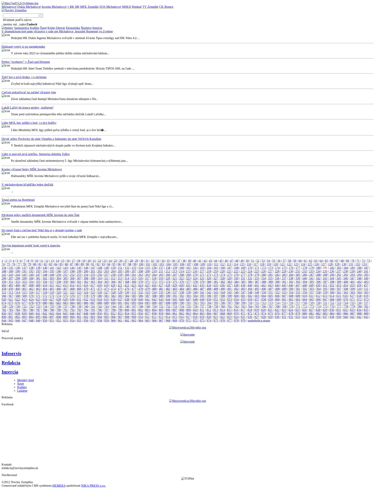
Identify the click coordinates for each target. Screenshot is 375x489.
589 (161, 296)
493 (243, 289)
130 (344, 264)
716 (290, 303)
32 (152, 260)
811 (202, 310)
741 (92, 306)
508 (345, 289)
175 (284, 267)
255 (92, 274)
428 (167, 285)
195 (51, 271)
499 (284, 289)
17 (73, 260)
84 (55, 264)
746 (127, 306)
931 (284, 317)
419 (106, 285)
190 (17, 271)
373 (161, 281)
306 (72, 278)
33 (157, 260)
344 (331, 278)
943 (366, 317)
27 (126, 260)
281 (270, 274)
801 (133, 310)
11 (41, 260)
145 (79, 267)
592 (181, 296)
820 (263, 310)
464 (45, 289)
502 (304, 289)
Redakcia (11, 362)
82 (45, 264)
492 (236, 289)
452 (331, 285)
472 (99, 289)
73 (368, 260)
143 (65, 267)
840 (31, 313)
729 (10, 306)
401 (352, 281)
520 (58, 292)
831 (338, 310)
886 (345, 313)
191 (24, 271)
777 (339, 306)
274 (222, 274)
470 (86, 289)
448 (304, 285)
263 (147, 274)
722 (331, 303)
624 (31, 299)
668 (332, 299)
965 (147, 320)
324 (195, 278)
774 (318, 306)
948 (31, 320)
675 (10, 303)
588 (154, 296)
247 (38, 274)
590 (168, 296)
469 (79, 289)
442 (263, 285)
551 (270, 292)
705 (215, 303)
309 (92, 278)
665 (311, 299)
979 (243, 320)
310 (99, 278)
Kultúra (34, 28)
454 (345, 285)
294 (359, 274)
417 (92, 285)
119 (269, 264)
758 (209, 306)
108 (195, 264)
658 (263, 299)
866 (209, 313)
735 (51, 306)
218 (208, 271)
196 (58, 271)
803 (147, 310)
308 (86, 278)
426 (154, 285)
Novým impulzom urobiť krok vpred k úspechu (31, 245)
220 (222, 271)
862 (181, 313)
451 (325, 285)
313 (120, 278)
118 (262, 264)
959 (106, 320)
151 (120, 267)
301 (38, 278)
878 (291, 313)
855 (133, 313)
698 (168, 303)
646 (181, 299)
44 (215, 260)
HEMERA (59, 485)
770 (291, 306)
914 (167, 317)
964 (140, 320)
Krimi (51, 28)
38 (184, 260)
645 (174, 299)
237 (338, 271)
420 (113, 285)
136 (17, 267)
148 (99, 267)
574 (58, 296)
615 (338, 296)
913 (161, 317)
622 (17, 299)
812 (208, 310)
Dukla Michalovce (28, 6)
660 (277, 299)
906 (113, 317)
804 (154, 310)
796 (99, 310)
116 (249, 264)
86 (66, 264)
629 (65, 299)
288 (318, 274)
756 (195, 306)
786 (31, 310)
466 (58, 289)
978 (236, 320)
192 (31, 271)
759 (215, 306)
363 (92, 281)
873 (256, 313)
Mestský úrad (25, 380)
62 (310, 260)
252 (72, 274)
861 (174, 313)
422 (126, 285)
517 (38, 292)
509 (352, 289)
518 (45, 292)
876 (277, 313)
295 (366, 274)
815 (229, 310)
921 (215, 317)
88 (77, 264)
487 (202, 289)
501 (298, 289)
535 (161, 292)
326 (208, 278)
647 (188, 299)
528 (113, 292)
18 (78, 260)
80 (34, 264)
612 (318, 296)
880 (304, 313)
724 (345, 303)
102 (154, 264)
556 (304, 292)
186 (359, 267)
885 (339, 313)
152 (127, 267)
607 (284, 296)
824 (290, 310)
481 (161, 289)
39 (189, 260)
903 (92, 317)
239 (352, 271)
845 (65, 313)
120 (275, 264)
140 (45, 267)
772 (304, 306)
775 (325, 306)
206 (127, 271)
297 (10, 278)
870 (236, 313)
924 (236, 317)
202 (99, 271)
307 (79, 278)
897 (51, 317)
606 (277, 296)
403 (366, 281)
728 (4, 306)
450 (318, 285)
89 (82, 264)
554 (291, 292)
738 (72, 306)
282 (277, 274)
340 (304, 278)
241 (366, 271)
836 (4, 313)
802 (140, 310)
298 (17, 278)
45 (220, 260)
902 (86, 317)
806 (168, 310)
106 (182, 264)
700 (181, 303)
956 (86, 320)
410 (45, 285)
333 (256, 278)
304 (58, 278)
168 (236, 267)
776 (332, 306)
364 (99, 281)
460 (17, 289)
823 (284, 310)
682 (58, 303)
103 (161, 264)
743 (106, 306)
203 (106, 271)
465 (51, 289)
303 (51, 278)
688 (99, 303)
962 (127, 320)
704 (209, 303)
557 (311, 292)
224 (249, 271)
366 (113, 281)
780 (359, 306)
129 (337, 264)
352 (17, 281)
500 (291, 289)
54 (268, 260)
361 (79, 281)
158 (168, 267)
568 (17, 296)
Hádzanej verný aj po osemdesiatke (23, 46)
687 (92, 303)
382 (222, 281)
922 (222, 317)
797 (106, 310)
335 (270, 278)
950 (45, 320)
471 (92, 289)
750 (154, 306)
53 (263, 260)
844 (58, 313)
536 (168, 292)
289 (325, 274)
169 (243, 267)
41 (199, 260)
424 (140, 285)
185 (352, 267)
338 (290, 278)
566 (4, 296)
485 (188, 289)
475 (120, 289)
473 (106, 289)
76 (13, 264)
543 (215, 292)
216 (195, 271)
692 (127, 303)
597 (215, 296)
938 (331, 317)
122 (289, 264)
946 (17, 320)
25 (115, 260)
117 (255, 264)
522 (72, 292)
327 (215, 278)
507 (339, 289)
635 (106, 299)
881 (311, 313)
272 (209, 274)
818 (249, 310)
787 (38, 310)
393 (298, 281)
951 (51, 320)
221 (229, 271)
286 (304, 274)
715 (284, 303)
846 (72, 313)
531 (133, 292)
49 (242, 260)
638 (127, 299)
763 (243, 306)
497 (270, 289)
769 (284, 306)
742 (99, 306)
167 (229, 267)
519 (51, 292)
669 (339, 299)
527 (106, 292)
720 (318, 303)
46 (226, 260)
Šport (43, 28)
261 (133, 274)
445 (284, 285)
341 (311, 278)
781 (366, 306)
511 (366, 289)
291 (339, 274)
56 (278, 260)
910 (140, 317)
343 (325, 278)
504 (318, 289)
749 (147, 306)
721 (325, 303)
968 (168, 320)
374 (168, 281)
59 (294, 260)
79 (29, 264)
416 (85, 285)
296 (4, 278)
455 (352, 285)
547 (243, 292)
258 (113, 274)
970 (181, 320)
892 (17, 317)
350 (4, 281)
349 (366, 278)
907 (120, 317)
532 (140, 292)
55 (273, 260)
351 (10, 281)
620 (4, 299)
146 (86, 267)
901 (79, 317)
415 (79, 285)
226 (263, 271)
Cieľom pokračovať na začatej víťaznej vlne (29, 92)
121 (282, 264)
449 (311, 285)
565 (366, 292)
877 (284, 313)
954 (72, 320)
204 (113, 271)
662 (291, 299)
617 (352, 296)
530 (127, 292)
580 (99, 296)
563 (352, 292)
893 (24, 317)
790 (58, 310)
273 (215, 274)
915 (174, 317)
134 (4, 267)
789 (51, 310)
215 (188, 271)
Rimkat (136, 6)
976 (222, 320)
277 (243, 274)
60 (300, 260)
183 (339, 267)
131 (350, 264)
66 (331, 260)
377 (188, 281)
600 (236, 296)
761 (229, 306)
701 (188, 303)
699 (174, 303)
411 (51, 285)
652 (222, 299)
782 (4, 310)
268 (181, 274)
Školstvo (86, 28)
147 (92, 267)
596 (209, 296)
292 (345, 274)
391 (284, 281)
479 (147, 289)
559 (325, 292)
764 (250, 306)
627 (51, 299)
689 (106, 303)
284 (291, 274)
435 (215, 285)
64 (321, 260)
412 (58, 285)
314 (126, 278)
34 (162, 260)
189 (10, 271)
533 (147, 292)
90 (87, 264)
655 (243, 299)
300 (31, 278)
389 (270, 281)
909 (133, 317)
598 (222, 296)
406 (17, 285)
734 (45, 306)
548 (250, 292)
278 (250, 274)
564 (359, 292)
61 (305, 260)
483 (174, 289)
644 (168, 299)
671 (352, 299)
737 (65, 306)
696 (154, 303)
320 (167, 278)
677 (24, 303)
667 (325, 299)
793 (79, 310)
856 (140, 313)
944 (4, 320)
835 (366, 310)
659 (270, 299)
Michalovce (9, 6)
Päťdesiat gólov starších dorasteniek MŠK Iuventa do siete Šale (40, 215)
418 (99, 285)
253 (79, 274)
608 (291, 296)
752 (168, 306)
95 (113, 264)
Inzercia (97, 28)
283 (284, 274)
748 (140, 306)
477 (133, 289)
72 (363, 260)
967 (161, 320)
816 (236, 310)
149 (106, 267)
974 (209, 320)
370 (140, 281)
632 (86, 299)
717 (297, 303)
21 (94, 260)
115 (242, 264)
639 (133, 299)
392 (291, 281)
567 (10, 296)
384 (236, 281)
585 (133, 296)
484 (181, 289)
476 (127, 289)
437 (229, 285)
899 (65, 317)
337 (284, 278)
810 (195, 310)
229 (284, 271)
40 (194, 260)
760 (222, 306)
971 (188, 320)
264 (154, 274)
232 (304, 271)
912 (154, 317)
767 (270, 306)
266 (168, 274)
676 (17, 303)
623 (24, 299)
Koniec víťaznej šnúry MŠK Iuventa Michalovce (32, 169)
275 (229, 274)
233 (311, 271)
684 (72, 303)
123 (296, 264)
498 (277, 289)
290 (332, 274)
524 (86, 292)
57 (284, 260)
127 (323, 264)
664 (304, 299)
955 (79, 320)
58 (289, 260)
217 (202, 271)
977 (229, 320)
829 (325, 310)
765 (256, 306)
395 (311, 281)
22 (99, 260)
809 (188, 310)
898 (58, 317)
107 (189, 264)
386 (250, 281)
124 (303, 264)
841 (38, 313)
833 (352, 310)
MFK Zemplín (89, 6)
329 (229, 278)
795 (92, 310)
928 (263, 317)
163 (202, 267)
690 (113, 303)
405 (10, 285)
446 (290, 285)
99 (135, 264)
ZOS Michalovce (110, 6)
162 (195, 267)
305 (65, 278)
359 (65, 281)
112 (222, 264)
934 (304, 317)
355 (38, 281)
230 (290, 271)
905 (106, 317)
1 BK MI (73, 6)
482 (168, 289)
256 (99, 274)
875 (270, 313)
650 (209, 299)
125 (309, 264)
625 (38, 299)
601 (243, 296)
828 (318, 310)
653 (229, 299)
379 (202, 281)
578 (86, 296)
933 (297, 317)
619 (366, 296)
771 (298, 306)
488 (209, 289)
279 (256, 274)
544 (222, 292)
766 (263, 306)
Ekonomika (73, 28)
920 (208, 317)
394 (304, 281)
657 (256, 299)
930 (277, 317)
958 (99, 320)
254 (86, 274)
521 (65, 292)
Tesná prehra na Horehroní (18, 199)
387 (256, 281)
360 (72, 281)
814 (222, 310)
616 (345, 296)
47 (231, 260)
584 (127, 296)
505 (325, 289)
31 (147, 260)
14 (57, 260)
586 (140, 296)
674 (4, 303)
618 (359, 296)
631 (79, 299)
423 (133, 285)
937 (325, 317)
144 (72, 267)
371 (147, 281)
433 (202, 285)
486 (195, 289)
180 (318, 267)
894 (31, 317)
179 (311, 267)
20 (89, 260)
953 (65, 320)
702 (195, 303)
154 (140, 267)
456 (359, 285)
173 (270, 267)
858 (154, 313)
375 (174, 281)
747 (133, 306)
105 (175, 264)
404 (4, 285)
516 (31, 292)
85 (61, 264)
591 (174, 296)
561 (339, 292)
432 (195, 285)
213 (174, 271)
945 (10, 320)
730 (17, 306)
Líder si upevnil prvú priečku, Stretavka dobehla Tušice (36, 154)
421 (120, 285)
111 (216, 264)
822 (277, 310)
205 (120, 271)
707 (229, 303)
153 (133, 267)
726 (359, 303)
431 (188, 285)
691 (120, 303)
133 (364, 264)
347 (352, 278)
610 (304, 296)
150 (113, 267)
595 (202, 296)
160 (181, 267)
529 (120, 292)
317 (147, 278)
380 (209, 281)
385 (243, 281)
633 (92, 299)
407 (24, 285)
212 (167, 271)
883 (325, 313)
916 (181, 317)
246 (31, 274)
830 (331, 310)
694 (140, 303)
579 (92, 296)
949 (38, 320)
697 (161, 303)
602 (250, 296)
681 (51, 303)
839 (24, 313)
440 (249, 285)
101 (148, 264)
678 (31, 303)
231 (297, 271)
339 (297, 278)
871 (243, 313)
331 (243, 278)
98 (129, 264)
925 (243, 317)
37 (178, 260)
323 (188, 278)
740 (86, 306)
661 (284, 299)
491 (229, 289)
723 (338, 303)
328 (222, 278)
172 (263, 267)
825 (297, 310)
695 (147, 303)
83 (50, 264)
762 (236, 306)
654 (236, 299)
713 (270, 303)
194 (45, 271)
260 (127, 274)
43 (210, 260)
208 (140, 271)
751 (161, 306)
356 (45, 281)
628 (58, 299)
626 (45, 299)
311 (106, 278)
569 (24, 296)
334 (263, 278)
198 (72, 271)
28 (131, 260)
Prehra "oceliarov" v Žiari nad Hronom (26, 61)
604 (263, 296)
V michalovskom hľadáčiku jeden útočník (27, 184)
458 (4, 289)
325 (202, 278)
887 (352, 313)
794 (86, 310)
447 (297, 285)
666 (318, 299)
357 (51, 281)
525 (92, 292)
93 (103, 264)
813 (215, 310)
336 (277, 278)
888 (359, 313)
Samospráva (21, 28)
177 (298, 267)
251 (65, 274)
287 (311, 274)
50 (247, 260)
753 (174, 306)
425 (147, 285)
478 (140, 289)
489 (215, 289)
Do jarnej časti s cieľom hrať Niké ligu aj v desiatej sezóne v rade (42, 230)
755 (188, 306)
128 (330, 264)
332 (249, 278)
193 (38, 271)
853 (120, 313)
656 (250, 299)
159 (174, 267)
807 (174, 310)
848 (86, 313)
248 (45, 274)
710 (250, 303)
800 (127, 310)
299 (24, 278)
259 (120, 274)
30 (141, 260)
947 (24, 320)
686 (86, 303)
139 (38, 267)
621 (10, 299)
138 (31, 267)
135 (10, 267)
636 (113, 299)
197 (65, 271)
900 (72, 317)
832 (345, 310)
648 (195, 299)
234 (318, 271)
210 (154, 271)
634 (99, 299)
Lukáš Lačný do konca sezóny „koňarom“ (28, 107)
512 (4, 292)
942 (359, 317)
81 (40, 264)
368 (127, 281)
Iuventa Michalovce (54, 6)
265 (161, 274)
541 (202, 292)
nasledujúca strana (259, 320)
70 (352, 260)
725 (352, 303)
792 (72, 310)
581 (106, 296)
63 (315, 260)
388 (263, 281)
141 (51, 267)
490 (222, 289)
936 (318, 317)
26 (120, 260)
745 (120, 306)
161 (188, 267)
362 (86, 281)
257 (106, 274)
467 (65, 289)
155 (147, 267)
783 (10, 310)
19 (83, 260)
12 (46, 260)
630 (72, 299)
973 (202, 320)
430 (181, 285)
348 (359, 278)
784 (17, 310)
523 (79, 292)
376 (181, 281)
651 (215, 299)
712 (263, 303)
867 (215, 313)
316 (140, 278)
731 (24, 306)
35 (168, 260)
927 (256, 317)
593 (188, 296)
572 (45, 296)
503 (311, 289)
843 (51, 313)
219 (215, 271)
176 (291, 267)
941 (352, 317)
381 (215, 281)
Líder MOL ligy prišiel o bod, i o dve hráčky (29, 122)
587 (147, 296)
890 (4, 317)
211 (161, 271)
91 (92, 264)
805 (161, 310)
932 (290, 317)
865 (202, 313)
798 (113, 310)
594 (195, 296)
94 (108, 264)
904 (99, 317)
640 (140, 299)
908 (127, 317)
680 (45, 303)
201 (92, 271)
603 (256, 296)
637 (120, 299)
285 (298, 274)
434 (208, 285)
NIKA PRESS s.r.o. (93, 485)
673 (366, 299)
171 (256, 267)
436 (222, 285)
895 (38, 317)
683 (65, 303)
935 (311, 317)
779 (352, 306)
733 (38, 306)
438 (236, 285)
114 (235, 264)
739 (79, 306)
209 (147, 271)
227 (270, 271)
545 (229, 292)
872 (250, 313)
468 (72, 289)
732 (31, 306)
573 (51, 296)
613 (325, 296)
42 (205, 260)
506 (332, 289)
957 (92, 320)
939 (338, 317)
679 (38, 303)
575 (65, 296)
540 (195, 292)
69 (347, 260)
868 (222, 313)
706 (222, 303)
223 (243, 271)
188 (4, 271)
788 (45, 310)
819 (256, 310)
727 (366, 303)
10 (36, 260)
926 (249, 317)
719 (311, 303)
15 (62, 260)
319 (161, 278)
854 (127, 313)
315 (133, 278)
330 (236, 278)
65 (326, 260)
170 (250, 267)
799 (120, 310)
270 (195, 274)
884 (332, 313)
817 (243, 310)
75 (8, 264)
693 (133, 303)
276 (236, 274)
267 (174, 274)
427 (161, 285)
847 (79, 313)
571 (38, 296)
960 (113, 320)
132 (357, 264)
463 (38, 289)
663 (298, 299)
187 (366, 267)
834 (359, 310)
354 (31, 281)
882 (318, 313)
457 (366, 285)
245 (24, 274)
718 (304, 303)
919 (202, 317)
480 (154, 289)
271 (202, 274)
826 (304, 310)
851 (106, 313)
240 (359, 271)
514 (17, 292)
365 (106, 281)
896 (45, 317)
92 (98, 264)
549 (256, 292)
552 (277, 292)
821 (270, 310)
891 (10, 317)
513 (10, 292)
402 (359, 281)
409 (38, 285)
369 (133, 281)
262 (140, 274)
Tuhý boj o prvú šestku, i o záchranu (24, 77)
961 (120, 320)
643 (161, 299)
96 (119, 264)
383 (229, 281)
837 (10, 313)
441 (256, 285)
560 (332, 292)
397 (325, 281)
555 (298, 292)
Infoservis (11, 353)
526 (99, 292)
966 (154, 320)
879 (298, 313)
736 (58, 306)
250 (58, 274)
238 (345, 271)
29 (136, 260)
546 (236, 292)
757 (202, 306)
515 (24, 292)
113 (229, 264)
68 (342, 260)
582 (113, 296)
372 (154, 281)
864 (195, 313)
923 (229, 317)
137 (24, 267)
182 (332, 267)
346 (345, 278)
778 (345, 306)
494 (250, 289)
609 (298, 296)
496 (263, 289)
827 (311, 310)
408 (31, 285)
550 (263, 292)
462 (31, 289)
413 (65, 285)
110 (209, 264)
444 (277, 285)
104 (168, 264)
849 (92, 313)
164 (209, 267)
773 (311, 306)
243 (10, 274)
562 (345, 292)
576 (72, 296)
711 (256, 303)
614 (331, 296)
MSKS (126, 6)
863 (188, 313)
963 (133, 320)
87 (71, 264)
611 (311, 296)
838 (17, 313)
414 (72, 285)
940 (345, 317)
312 (113, 278)
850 (99, 313)
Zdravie (60, 28)
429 (174, 285)
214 (181, 271)
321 (174, 278)
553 (284, 292)
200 (86, 271)
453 (338, 285)
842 (45, 313)
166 (222, 267)
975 (215, 320)
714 (277, 303)
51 (252, 260)
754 (181, 306)
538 (181, 292)
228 (277, 271)
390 (277, 281)
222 (236, 271)
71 (358, 260)
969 (174, 320)
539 (188, 292)
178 (304, 267)
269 (188, 274)
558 (318, 292)
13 (52, 260)
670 (345, 299)
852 (113, 313)
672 (359, 299)
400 (345, 281)
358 (58, 281)
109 (202, 264)
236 (331, 271)
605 (270, 296)
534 (154, 292)
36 (173, 260)
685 (79, 303)
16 (68, 260)
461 (24, 289)
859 (161, 313)
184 (345, 267)
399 (339, 281)
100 (141, 264)
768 (277, 306)
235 (325, 271)
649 (202, 299)
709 (243, 303)
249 (51, 274)
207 (133, 271)
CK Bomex (166, 6)
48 (236, 260)
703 (202, 303)
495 (256, 289)
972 (195, 320)
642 (154, 299)
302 (45, 278)
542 (209, 292)
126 (316, 264)
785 (24, 310)
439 (243, 285)
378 (195, 281)
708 (236, 303)
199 (79, 271)
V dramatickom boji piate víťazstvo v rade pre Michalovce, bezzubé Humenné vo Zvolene (57, 31)
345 (338, 278)
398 (332, 281)
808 (181, 310)
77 (19, 264)
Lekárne (22, 390)
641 (147, 299)
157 (161, 267)
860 (168, 313)
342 (318, 278)
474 (113, 289)
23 (104, 260)
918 (195, 317)
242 (4, 274)
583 (120, 296)
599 (229, 296)
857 (147, 313)
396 (318, 281)
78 (24, 264)
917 (188, 317)
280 (263, 274)
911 (147, 317)
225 (256, 271)
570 (31, 296)
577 (79, 296)
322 (181, 278)
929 (270, 317)
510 (359, 289)
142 (58, 267)
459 (10, 289)
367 (120, 281)
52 (257, 260)
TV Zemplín (150, 6)
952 (58, 320)
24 (110, 260)
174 (277, 267)
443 (270, 285)
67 (336, 260)
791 (65, 310)
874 (263, 313)
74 (3, 264)
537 (174, 292)
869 (229, 313)
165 (215, 267)
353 (24, 281)
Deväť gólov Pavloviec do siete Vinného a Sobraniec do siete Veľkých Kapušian (51, 138)
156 (154, 267)
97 (124, 264)
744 (113, 306)
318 (154, 278)
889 (366, 313)
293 (352, 274)
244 (17, 274)
